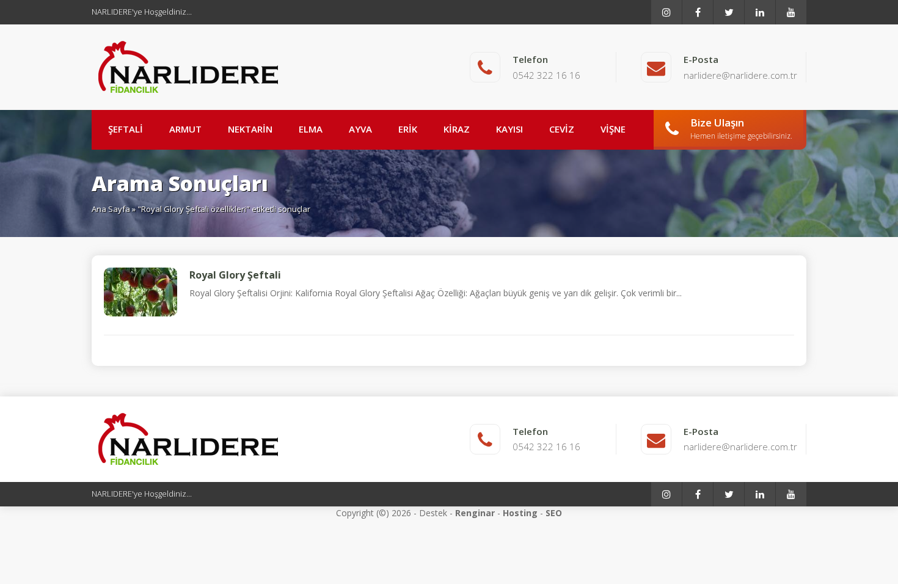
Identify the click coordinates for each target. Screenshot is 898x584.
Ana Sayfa (111, 208)
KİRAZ (457, 129)
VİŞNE (613, 129)
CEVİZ (561, 129)
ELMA (311, 129)
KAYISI (509, 129)
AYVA (360, 129)
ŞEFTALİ (125, 129)
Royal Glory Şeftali (235, 275)
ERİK (407, 129)
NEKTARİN (250, 129)
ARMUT (185, 129)
